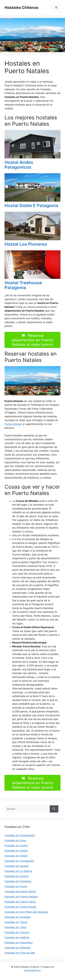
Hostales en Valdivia (17, 937)
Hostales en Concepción (19, 860)
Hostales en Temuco (17, 932)
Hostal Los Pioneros (26, 244)
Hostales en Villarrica (17, 947)
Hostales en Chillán (16, 850)
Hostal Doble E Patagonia (31, 205)
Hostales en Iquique (17, 865)
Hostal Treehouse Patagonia (23, 285)
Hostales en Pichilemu (18, 881)
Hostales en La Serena (18, 871)
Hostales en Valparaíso (18, 942)
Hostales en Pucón (16, 886)
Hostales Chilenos (21, 7)
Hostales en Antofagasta (20, 835)
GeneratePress (32, 970)
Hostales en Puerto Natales (21, 896)
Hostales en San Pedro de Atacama (26, 911)
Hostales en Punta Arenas (20, 906)
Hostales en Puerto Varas (20, 901)
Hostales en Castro (16, 845)
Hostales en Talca (15, 927)
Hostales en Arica (15, 840)
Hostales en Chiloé (16, 855)
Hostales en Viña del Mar (20, 952)
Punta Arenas (13, 424)
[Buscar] (54, 809)
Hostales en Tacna (16, 922)
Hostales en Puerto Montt (20, 891)
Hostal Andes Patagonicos (19, 165)
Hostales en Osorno (17, 876)
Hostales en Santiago (18, 917)
